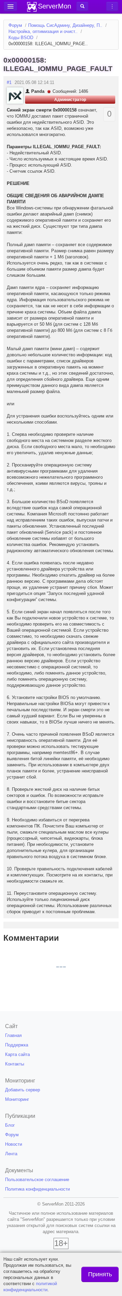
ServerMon (54, 6)
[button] (82, 6)
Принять (100, 1274)
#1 (9, 82)
